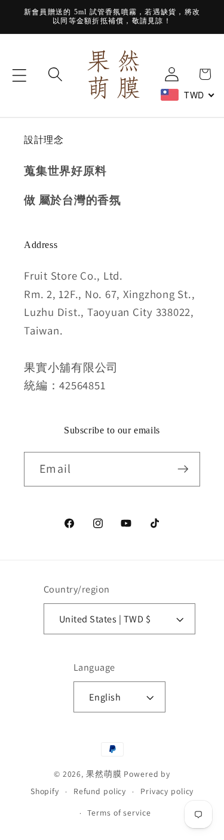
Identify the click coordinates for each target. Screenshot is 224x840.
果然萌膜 (104, 773)
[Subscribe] (183, 469)
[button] (19, 75)
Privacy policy (167, 791)
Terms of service (119, 812)
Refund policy (99, 791)
